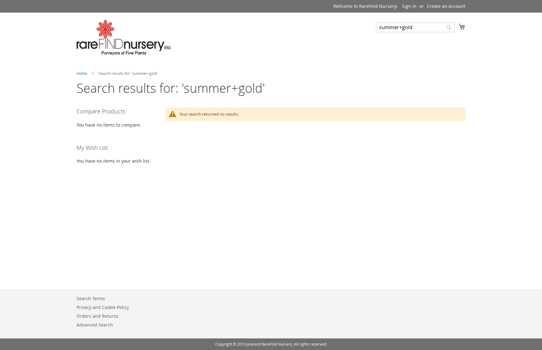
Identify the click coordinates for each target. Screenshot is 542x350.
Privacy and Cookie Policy (103, 307)
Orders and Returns (98, 316)
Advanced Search (95, 325)
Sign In (409, 6)
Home (82, 73)
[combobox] (415, 27)
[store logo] (124, 37)
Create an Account (446, 6)
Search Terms (91, 298)
